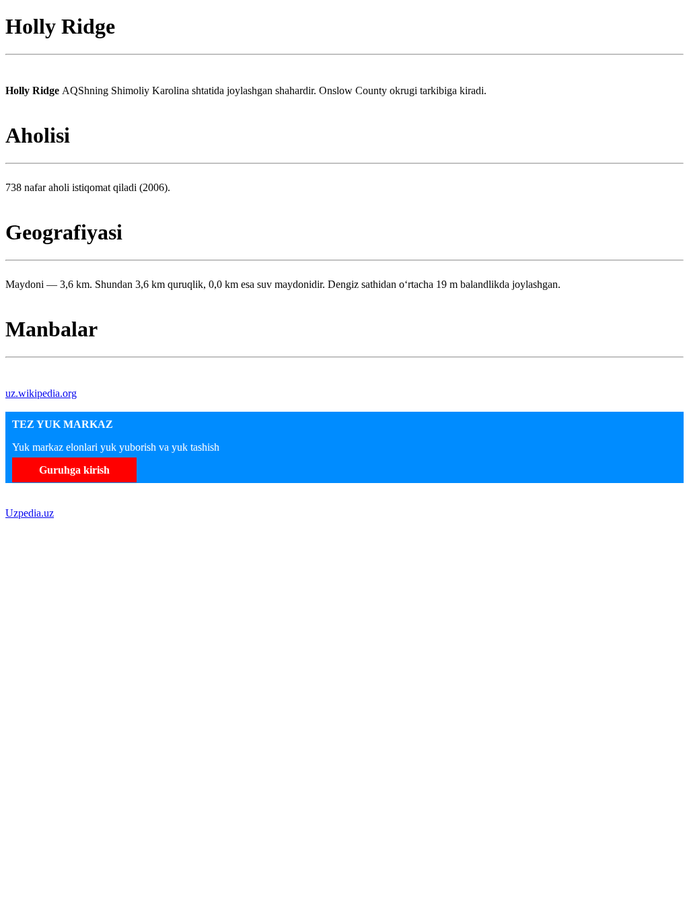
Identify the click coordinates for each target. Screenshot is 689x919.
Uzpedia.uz (29, 513)
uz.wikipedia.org (41, 393)
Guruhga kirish (74, 470)
